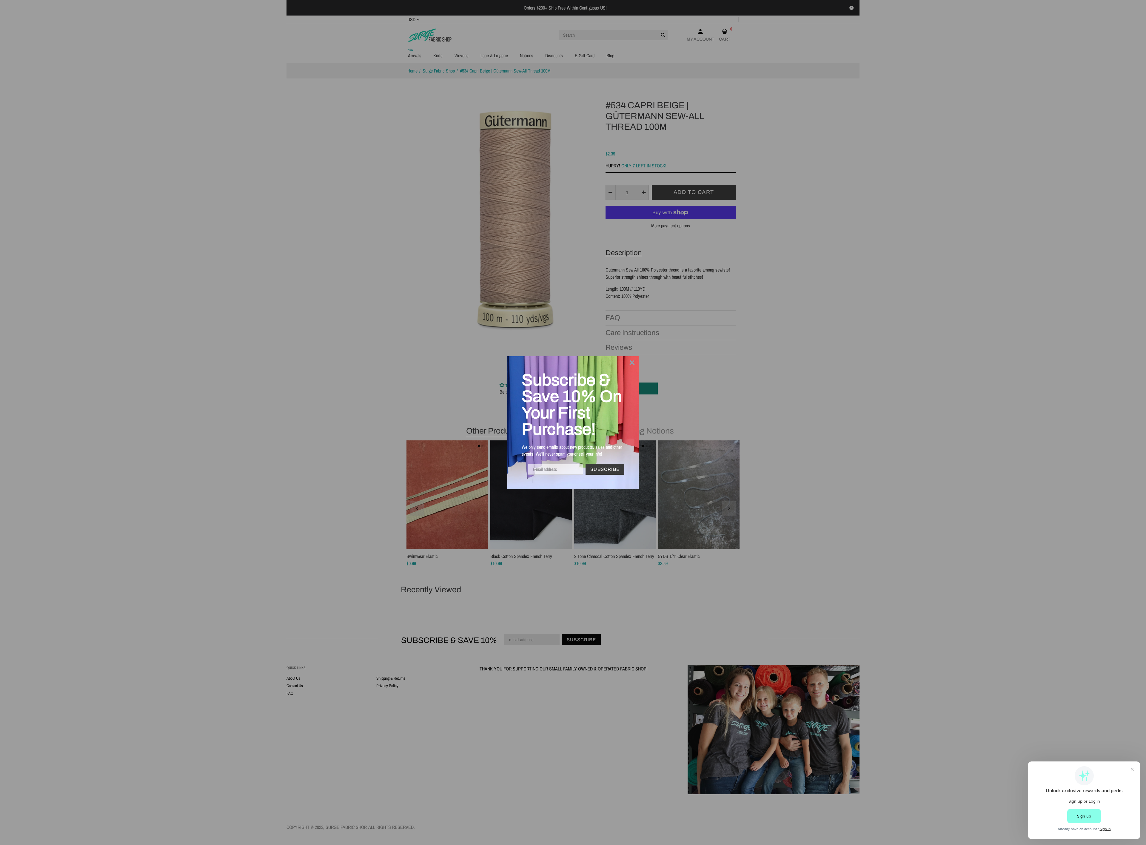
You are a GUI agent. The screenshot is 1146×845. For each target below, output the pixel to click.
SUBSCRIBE (605, 469)
